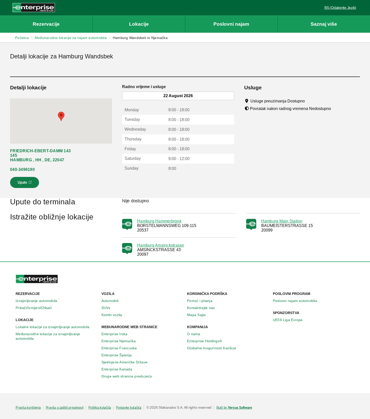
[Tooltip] (309, 100)
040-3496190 (22, 169)
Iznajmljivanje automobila (36, 301)
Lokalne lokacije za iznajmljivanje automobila (52, 327)
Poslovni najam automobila (295, 301)
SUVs (105, 308)
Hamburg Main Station (282, 221)
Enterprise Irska (114, 334)
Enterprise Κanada (116, 369)
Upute (25, 184)
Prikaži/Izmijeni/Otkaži (34, 308)
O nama (193, 334)
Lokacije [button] (139, 24)
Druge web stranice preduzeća (126, 376)
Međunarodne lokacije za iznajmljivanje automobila (48, 336)
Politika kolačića (99, 407)
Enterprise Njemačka (118, 341)
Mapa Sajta (196, 315)
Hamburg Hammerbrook (159, 221)
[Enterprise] (34, 7)
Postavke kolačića (128, 407)
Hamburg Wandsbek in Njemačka (140, 38)
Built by (234, 407)
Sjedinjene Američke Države (124, 362)
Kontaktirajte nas (201, 308)
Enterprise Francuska (119, 348)
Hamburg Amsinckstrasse (160, 245)
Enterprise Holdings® (204, 341)
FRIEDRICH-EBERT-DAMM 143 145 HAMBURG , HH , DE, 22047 (40, 155)
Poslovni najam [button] (231, 24)
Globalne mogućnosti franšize (211, 348)
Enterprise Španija (116, 355)
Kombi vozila (111, 315)
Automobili (110, 301)
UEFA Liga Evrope (288, 320)
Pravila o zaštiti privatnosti (65, 407)
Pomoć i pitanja (199, 301)
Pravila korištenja (28, 407)
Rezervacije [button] (46, 24)
